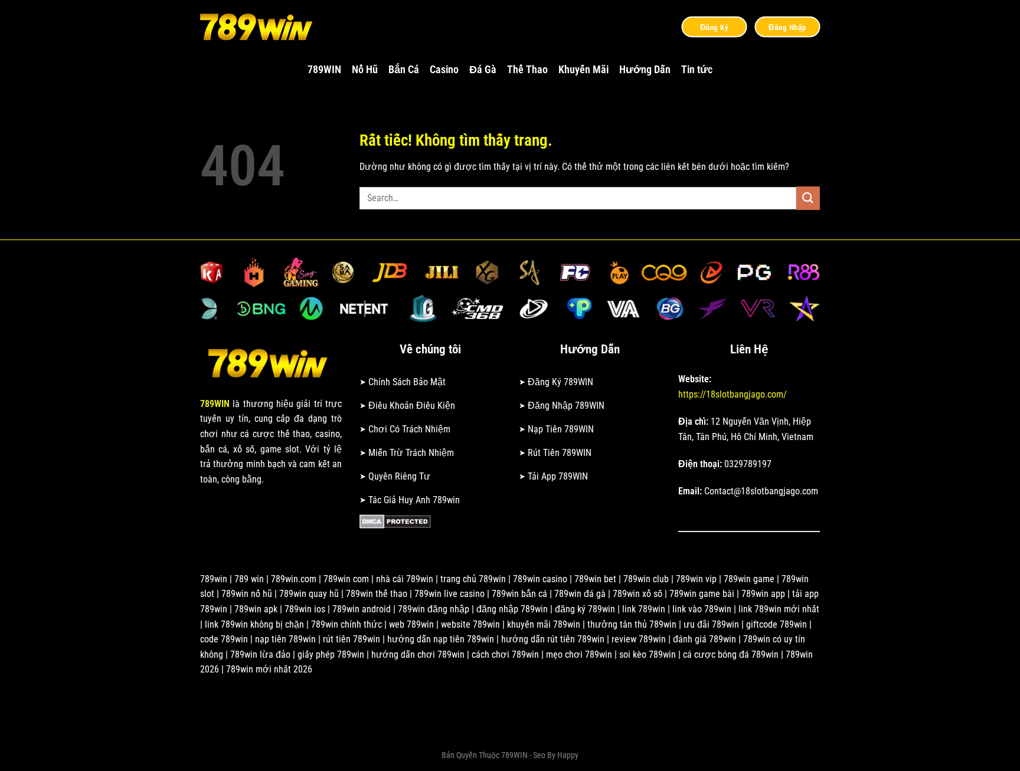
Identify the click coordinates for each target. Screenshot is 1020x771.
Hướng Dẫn (645, 70)
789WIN (324, 70)
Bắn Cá (403, 70)
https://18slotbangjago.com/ (732, 394)
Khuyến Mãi (583, 70)
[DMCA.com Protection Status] (395, 520)
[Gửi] (808, 197)
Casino (444, 70)
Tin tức (696, 70)
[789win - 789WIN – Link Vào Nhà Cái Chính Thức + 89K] (259, 26)
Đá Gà (482, 70)
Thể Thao (527, 70)
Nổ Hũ (365, 70)
